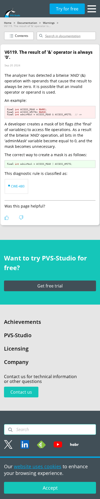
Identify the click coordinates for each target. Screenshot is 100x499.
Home (7, 23)
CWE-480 (18, 186)
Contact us (21, 392)
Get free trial (50, 286)
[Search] (10, 430)
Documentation (27, 23)
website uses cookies (37, 466)
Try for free (67, 9)
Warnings (49, 23)
